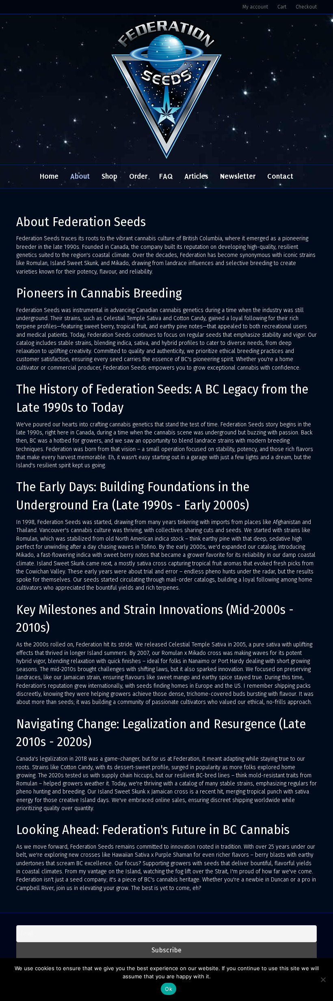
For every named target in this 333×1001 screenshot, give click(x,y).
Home (49, 176)
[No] (323, 979)
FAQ (166, 176)
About (80, 176)
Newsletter (237, 176)
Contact (280, 176)
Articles (196, 176)
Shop (109, 176)
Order (138, 176)
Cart (281, 7)
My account (255, 7)
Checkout (306, 7)
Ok (168, 989)
